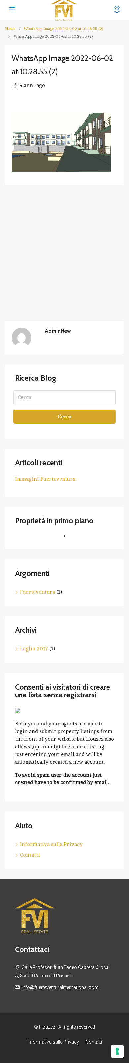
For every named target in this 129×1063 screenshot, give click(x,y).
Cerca (64, 417)
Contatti (30, 855)
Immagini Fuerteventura (45, 479)
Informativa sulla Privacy (51, 844)
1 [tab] (67, 538)
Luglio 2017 (34, 649)
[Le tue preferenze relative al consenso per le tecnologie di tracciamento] (117, 1051)
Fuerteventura (37, 592)
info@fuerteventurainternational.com (60, 987)
